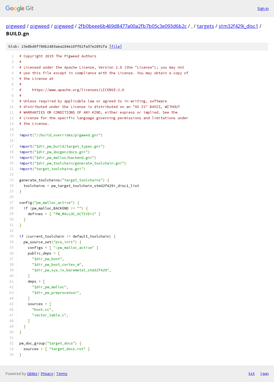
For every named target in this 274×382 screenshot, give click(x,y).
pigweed (15, 26)
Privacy (47, 373)
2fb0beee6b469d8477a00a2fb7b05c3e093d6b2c (132, 26)
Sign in (263, 8)
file (115, 46)
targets (205, 26)
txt (251, 373)
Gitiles (32, 373)
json (264, 373)
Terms (61, 373)
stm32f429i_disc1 (238, 26)
